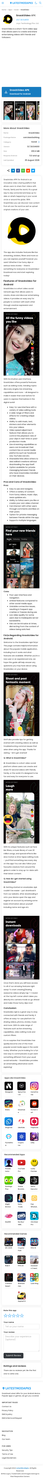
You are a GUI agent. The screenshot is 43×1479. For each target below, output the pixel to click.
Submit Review (13, 1355)
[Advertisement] (21, 63)
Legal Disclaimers (9, 1458)
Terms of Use (7, 1454)
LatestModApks (22, 1468)
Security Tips (7, 1450)
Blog (3, 1435)
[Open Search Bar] (40, 3)
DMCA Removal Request (12, 1418)
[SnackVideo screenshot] (9, 110)
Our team (6, 1439)
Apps (10, 10)
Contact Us (6, 1406)
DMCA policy (7, 1414)
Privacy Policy (7, 1410)
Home (4, 10)
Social (16, 10)
